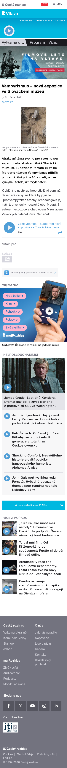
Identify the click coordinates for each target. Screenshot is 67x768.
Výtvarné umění (15, 42)
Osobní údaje (25, 754)
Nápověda (42, 638)
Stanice (8, 643)
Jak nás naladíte (46, 632)
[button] (60, 233)
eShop (7, 649)
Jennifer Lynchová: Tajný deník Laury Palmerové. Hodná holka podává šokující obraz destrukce (37, 419)
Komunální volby (14, 638)
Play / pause (9, 227)
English (7, 757)
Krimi (9, 303)
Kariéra (40, 649)
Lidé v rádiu (43, 643)
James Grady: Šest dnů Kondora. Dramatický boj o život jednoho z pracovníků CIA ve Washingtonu (30, 402)
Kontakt (40, 654)
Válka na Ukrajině (15, 632)
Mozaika (7, 102)
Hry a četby (13, 295)
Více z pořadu (15, 518)
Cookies (8, 754)
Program (26, 20)
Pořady (10, 319)
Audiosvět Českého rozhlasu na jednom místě (30, 345)
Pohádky (11, 311)
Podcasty (9, 678)
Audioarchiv (44, 20)
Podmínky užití (46, 754)
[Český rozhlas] (14, 4)
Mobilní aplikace (14, 684)
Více (54, 42)
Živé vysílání (13, 327)
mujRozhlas (9, 285)
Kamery (60, 20)
